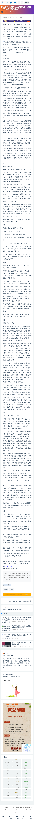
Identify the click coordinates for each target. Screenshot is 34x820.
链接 (12, 589)
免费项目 (7, 11)
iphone (7, 759)
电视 (17, 784)
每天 (17, 778)
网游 (8, 789)
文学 (17, 776)
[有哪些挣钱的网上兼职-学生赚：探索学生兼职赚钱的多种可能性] (6, 639)
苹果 (26, 792)
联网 (26, 789)
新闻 (26, 776)
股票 (8, 792)
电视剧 (26, 784)
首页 (10, 17)
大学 (26, 765)
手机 (26, 770)
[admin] (2, 12)
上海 (26, 759)
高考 (26, 797)
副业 (8, 765)
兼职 (26, 762)
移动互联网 (16, 787)
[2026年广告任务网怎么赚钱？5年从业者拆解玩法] (6, 646)
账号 (17, 795)
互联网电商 (7, 762)
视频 (8, 795)
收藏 (6, 589)
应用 (17, 770)
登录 (27, 2)
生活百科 (17, 781)
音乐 (17, 797)
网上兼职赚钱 (6, 585)
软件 (8, 797)
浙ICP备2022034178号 (21, 809)
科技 (8, 787)
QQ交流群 (7, 680)
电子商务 (26, 781)
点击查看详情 (8, 566)
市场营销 (26, 768)
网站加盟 (17, 818)
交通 (17, 762)
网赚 (17, 789)
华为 (17, 765)
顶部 (31, 818)
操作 (8, 776)
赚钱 (26, 795)
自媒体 (16, 792)
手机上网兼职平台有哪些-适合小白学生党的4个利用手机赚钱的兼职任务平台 (22, 619)
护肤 (17, 773)
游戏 (8, 781)
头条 (8, 768)
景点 (8, 778)
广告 (8, 770)
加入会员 (10, 818)
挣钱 (26, 773)
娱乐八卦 (17, 768)
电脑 (8, 784)
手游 (8, 773)
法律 (26, 778)
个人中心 (24, 818)
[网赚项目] (16, 759)
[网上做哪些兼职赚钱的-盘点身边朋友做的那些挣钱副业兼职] (6, 630)
